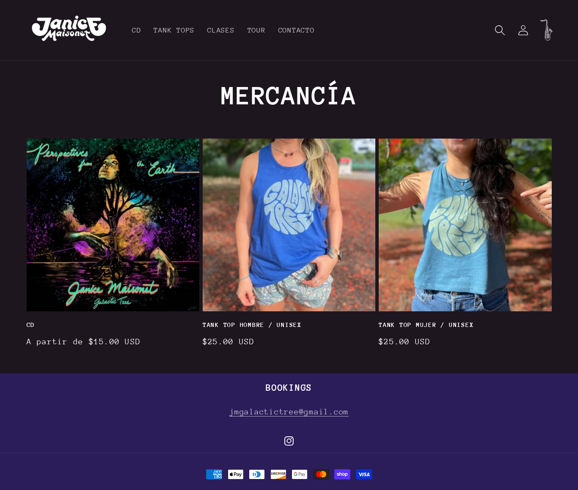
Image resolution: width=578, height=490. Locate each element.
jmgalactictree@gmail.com (289, 411)
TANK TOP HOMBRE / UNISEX (252, 324)
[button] (500, 30)
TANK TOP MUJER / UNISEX (426, 324)
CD (31, 324)
